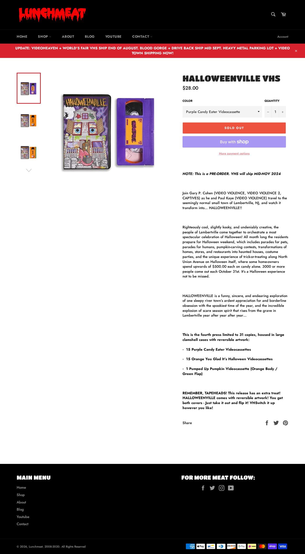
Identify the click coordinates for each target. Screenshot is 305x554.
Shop (43, 36)
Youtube (113, 36)
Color (188, 101)
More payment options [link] (234, 153)
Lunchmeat (36, 546)
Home (22, 36)
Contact (141, 36)
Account (282, 36)
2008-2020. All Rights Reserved (65, 546)
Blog (89, 36)
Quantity (272, 101)
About (68, 36)
